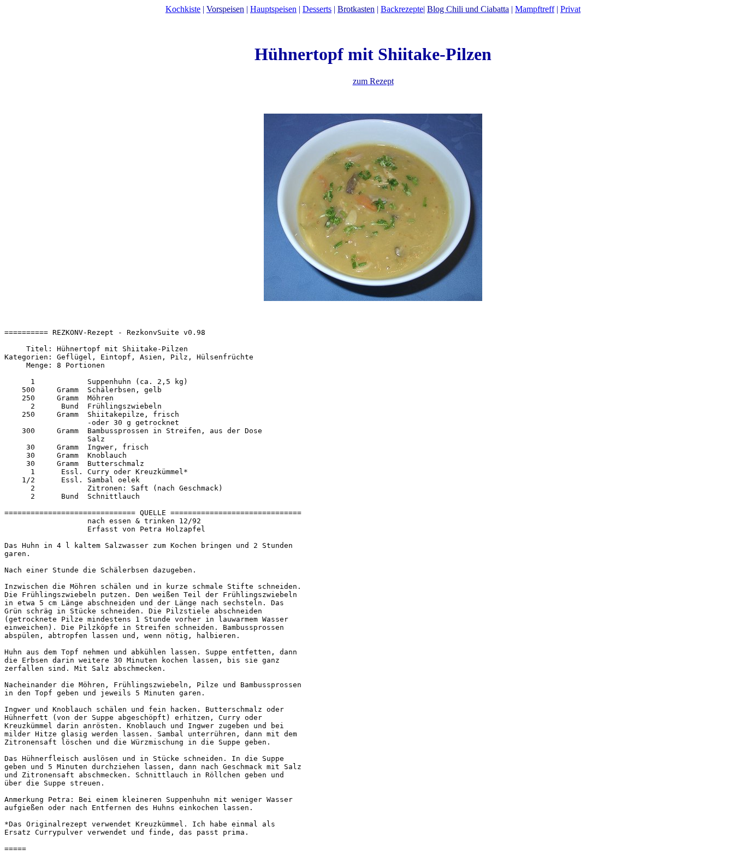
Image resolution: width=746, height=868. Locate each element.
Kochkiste (182, 9)
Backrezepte (402, 9)
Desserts (317, 9)
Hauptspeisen (273, 9)
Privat (570, 9)
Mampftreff (534, 9)
